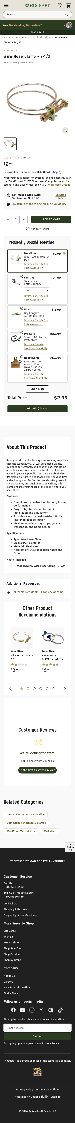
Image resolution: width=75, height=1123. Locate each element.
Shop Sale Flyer (13, 948)
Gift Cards (10, 930)
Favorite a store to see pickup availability (39, 204)
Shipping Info (61, 196)
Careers (8, 981)
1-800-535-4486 (14, 896)
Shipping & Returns (15, 909)
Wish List (9, 936)
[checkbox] (37, 261)
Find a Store (11, 993)
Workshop (49, 831)
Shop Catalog (12, 954)
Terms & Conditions (47, 1089)
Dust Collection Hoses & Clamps (26, 822)
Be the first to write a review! (37, 770)
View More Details (59, 184)
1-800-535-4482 (14, 887)
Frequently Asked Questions (20, 915)
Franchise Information (17, 987)
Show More (38, 388)
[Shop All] (6, 5)
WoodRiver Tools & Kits (21, 831)
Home (7, 37)
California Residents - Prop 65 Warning (38, 592)
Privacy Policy (50, 1043)
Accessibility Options (27, 1096)
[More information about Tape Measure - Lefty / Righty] (21, 276)
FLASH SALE (37, 32)
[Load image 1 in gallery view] (10, 143)
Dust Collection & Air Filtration (33, 37)
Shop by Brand (12, 960)
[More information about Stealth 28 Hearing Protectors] (21, 332)
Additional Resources (23, 583)
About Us (9, 975)
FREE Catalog (12, 942)
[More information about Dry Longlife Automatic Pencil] (21, 308)
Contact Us (10, 903)
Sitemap (55, 1096)
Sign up (37, 1036)
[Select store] (60, 5)
